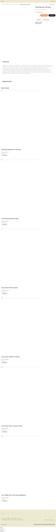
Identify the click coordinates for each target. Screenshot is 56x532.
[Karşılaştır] (2, 503)
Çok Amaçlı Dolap (14, 4)
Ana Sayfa (3, 4)
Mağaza (8, 4)
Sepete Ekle (44, 15)
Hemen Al (52, 15)
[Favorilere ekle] (2, 493)
